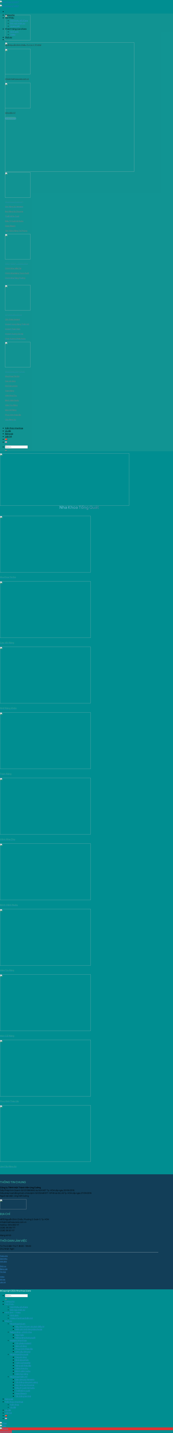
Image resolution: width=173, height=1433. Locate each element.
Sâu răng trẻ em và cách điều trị (29, 1326)
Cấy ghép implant (23, 1343)
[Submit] (6, 450)
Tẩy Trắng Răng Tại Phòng (16, 230)
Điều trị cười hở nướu (25, 1387)
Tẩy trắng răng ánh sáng (26, 1382)
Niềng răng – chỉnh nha (21, 1332)
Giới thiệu (3, 1259)
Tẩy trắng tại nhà (23, 1396)
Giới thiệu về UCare (19, 20)
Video (12, 34)
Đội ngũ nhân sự (17, 23)
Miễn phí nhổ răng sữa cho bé (28, 1329)
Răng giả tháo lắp (23, 1365)
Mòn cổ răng (21, 1346)
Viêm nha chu (21, 1368)
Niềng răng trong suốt (25, 1337)
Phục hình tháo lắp (24, 1348)
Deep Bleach (21, 1393)
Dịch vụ (8, 37)
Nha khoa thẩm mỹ (18, 1376)
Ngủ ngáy (19, 1334)
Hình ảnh (14, 31)
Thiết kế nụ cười (22, 1390)
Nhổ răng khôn (22, 1360)
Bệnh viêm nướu (22, 1371)
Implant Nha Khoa (18, 1340)
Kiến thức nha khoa (14, 428)
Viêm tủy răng (21, 1373)
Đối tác (2, 1279)
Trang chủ (10, 15)
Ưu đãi (8, 430)
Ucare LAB (15, 26)
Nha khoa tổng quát (19, 1354)
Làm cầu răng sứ (22, 1351)
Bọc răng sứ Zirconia (24, 1385)
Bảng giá (9, 433)
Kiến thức (14, 1404)
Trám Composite (22, 1362)
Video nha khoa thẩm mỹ (21, 1318)
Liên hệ (8, 436)
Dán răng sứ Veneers (24, 1379)
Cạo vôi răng (21, 1357)
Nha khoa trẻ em (17, 1323)
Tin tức (3, 1272)
